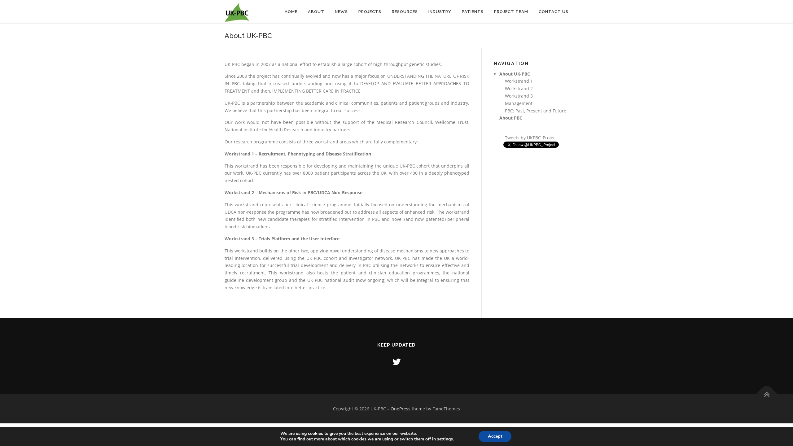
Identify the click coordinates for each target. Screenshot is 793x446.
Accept (495, 436)
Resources (405, 11)
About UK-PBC (514, 74)
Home (291, 11)
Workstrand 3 (519, 96)
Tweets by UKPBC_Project (531, 138)
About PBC (510, 118)
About (316, 11)
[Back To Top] (767, 394)
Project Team (511, 11)
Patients (473, 11)
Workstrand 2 (519, 88)
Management (518, 103)
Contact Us (553, 11)
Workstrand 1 (519, 81)
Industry (439, 11)
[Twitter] (396, 361)
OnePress (400, 409)
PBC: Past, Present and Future (535, 111)
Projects (369, 11)
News (341, 11)
